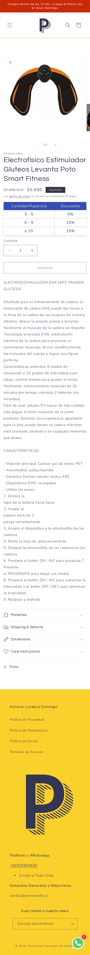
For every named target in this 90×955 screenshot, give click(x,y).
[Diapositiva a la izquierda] (34, 144)
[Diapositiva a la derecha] (55, 144)
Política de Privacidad (27, 719)
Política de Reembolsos (29, 730)
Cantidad (10, 241)
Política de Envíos (24, 741)
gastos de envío (19, 196)
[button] (9, 25)
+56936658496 (23, 865)
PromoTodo (35, 946)
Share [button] (13, 666)
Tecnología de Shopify (59, 946)
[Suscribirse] (72, 923)
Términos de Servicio (26, 752)
